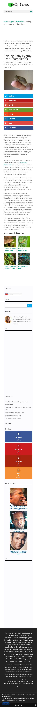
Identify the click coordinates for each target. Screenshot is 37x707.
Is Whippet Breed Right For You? (14, 413)
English (10, 294)
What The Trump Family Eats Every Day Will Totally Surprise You (18, 508)
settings (21, 700)
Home (6, 22)
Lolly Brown (9, 62)
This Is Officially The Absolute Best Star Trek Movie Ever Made (18, 553)
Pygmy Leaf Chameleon (16, 22)
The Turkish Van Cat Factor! (13, 419)
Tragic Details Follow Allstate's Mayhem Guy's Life (18, 530)
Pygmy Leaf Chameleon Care (21, 65)
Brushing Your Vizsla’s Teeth (13, 416)
